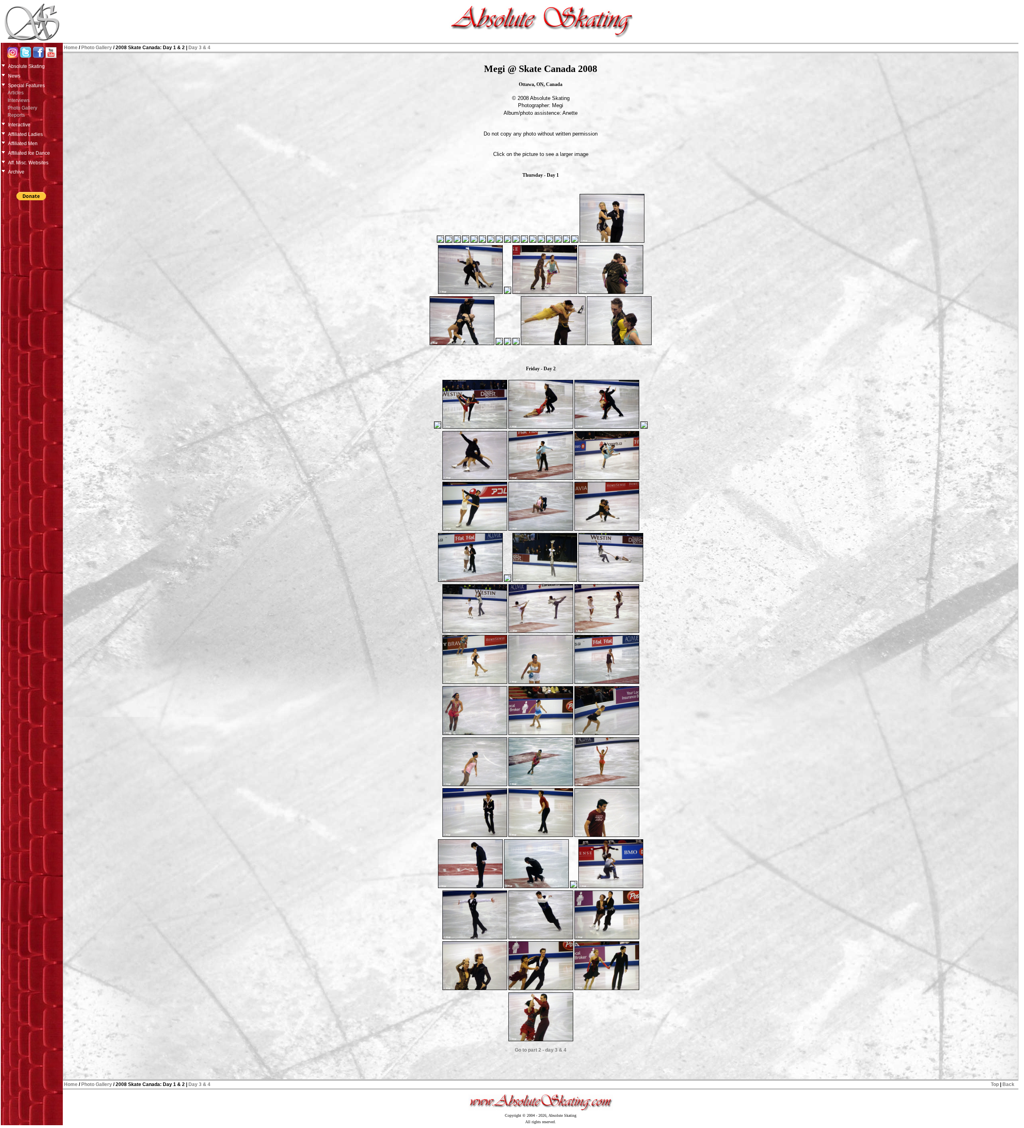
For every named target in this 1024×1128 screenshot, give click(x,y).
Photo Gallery (22, 108)
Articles (16, 93)
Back (1008, 1084)
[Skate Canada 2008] (440, 241)
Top (995, 1084)
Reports (16, 115)
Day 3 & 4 (199, 47)
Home (71, 47)
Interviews (19, 100)
